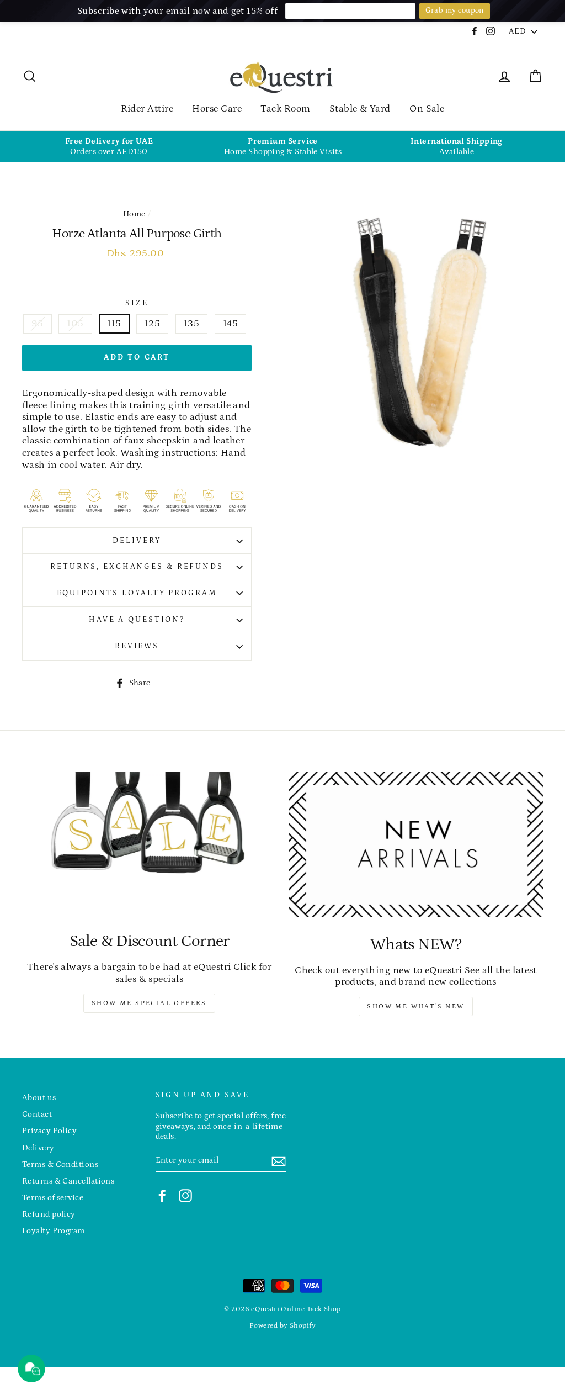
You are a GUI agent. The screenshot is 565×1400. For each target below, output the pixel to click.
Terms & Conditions (60, 1164)
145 (230, 323)
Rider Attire (147, 108)
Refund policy (49, 1214)
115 (114, 323)
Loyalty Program (53, 1230)
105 (75, 323)
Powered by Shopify (282, 1325)
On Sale (426, 108)
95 (37, 323)
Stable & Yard (360, 108)
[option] (109, 146)
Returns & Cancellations (68, 1181)
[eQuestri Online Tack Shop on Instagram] (185, 1195)
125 (152, 323)
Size (136, 303)
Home (134, 214)
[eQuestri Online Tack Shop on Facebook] (162, 1195)
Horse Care (217, 108)
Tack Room (285, 108)
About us (39, 1097)
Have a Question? (137, 619)
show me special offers (149, 1003)
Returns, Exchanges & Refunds (136, 566)
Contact (37, 1114)
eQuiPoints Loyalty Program (137, 593)
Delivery (137, 540)
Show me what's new (415, 1006)
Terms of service (52, 1197)
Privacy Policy (49, 1130)
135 (191, 323)
